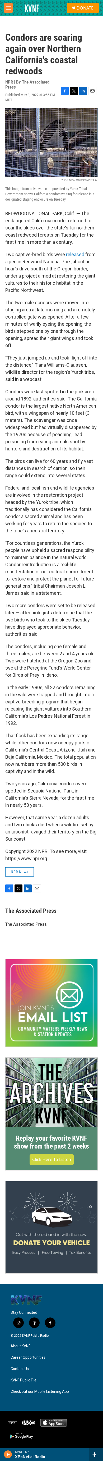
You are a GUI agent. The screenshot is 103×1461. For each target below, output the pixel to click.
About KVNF (20, 1346)
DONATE (85, 8)
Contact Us (20, 1369)
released (75, 254)
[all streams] (96, 1454)
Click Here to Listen (51, 1159)
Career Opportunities (28, 1357)
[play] (8, 1454)
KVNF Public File (23, 1380)
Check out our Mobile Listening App (40, 1392)
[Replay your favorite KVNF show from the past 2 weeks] (51, 1092)
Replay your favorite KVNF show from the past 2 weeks (51, 1142)
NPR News (19, 872)
